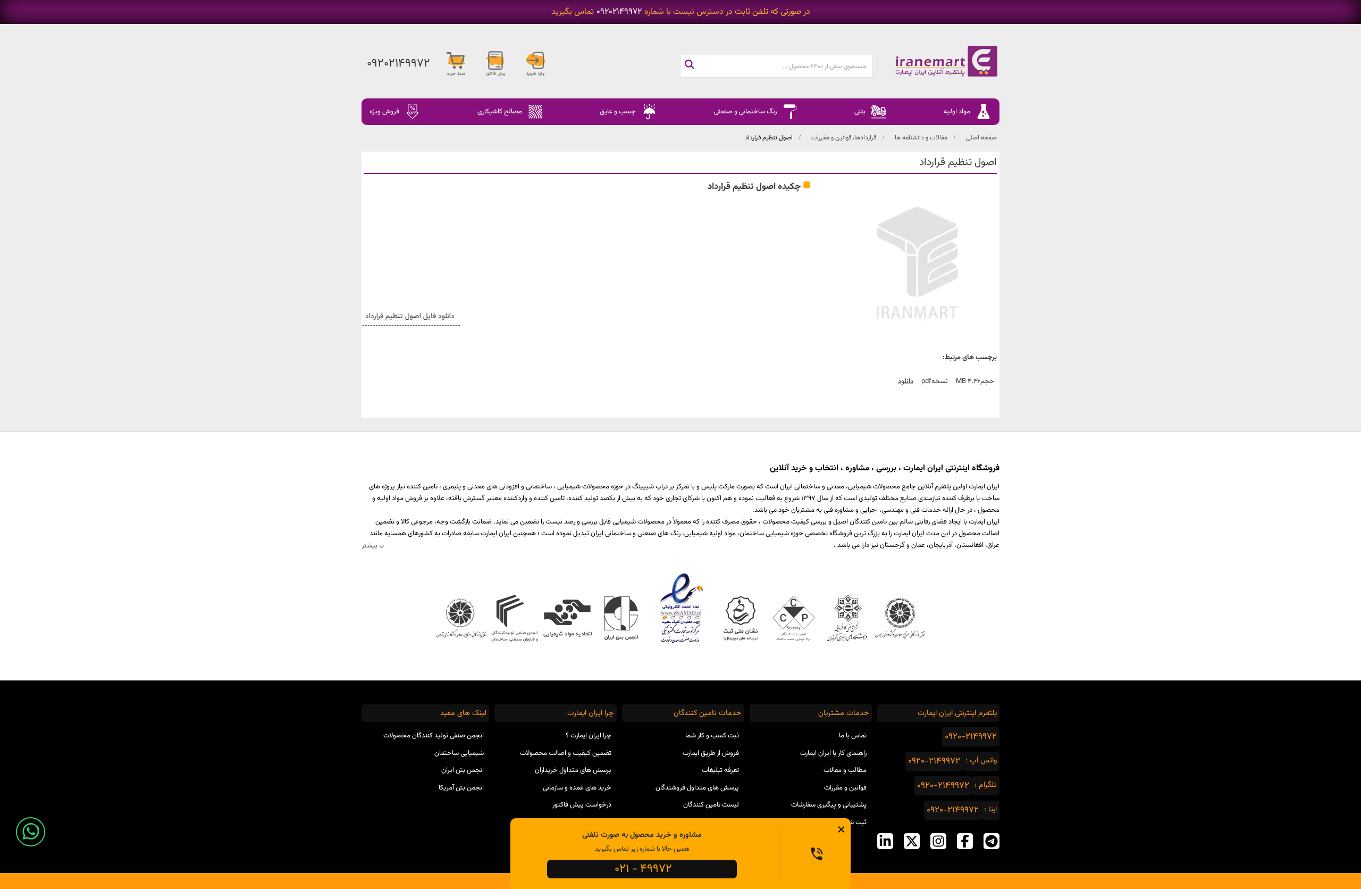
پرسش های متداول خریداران (573, 770)
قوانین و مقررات (845, 788)
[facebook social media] (965, 841)
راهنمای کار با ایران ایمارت (833, 753)
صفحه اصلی (981, 138)
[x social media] (912, 841)
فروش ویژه (384, 111)
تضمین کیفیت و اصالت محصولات (565, 753)
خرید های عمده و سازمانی (577, 788)
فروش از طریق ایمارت (711, 753)
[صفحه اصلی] (935, 61)
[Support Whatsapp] (30, 831)
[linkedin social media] (885, 841)
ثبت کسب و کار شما (712, 735)
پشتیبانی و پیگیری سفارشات (829, 805)
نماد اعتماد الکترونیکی (681, 608)
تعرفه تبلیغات (720, 770)
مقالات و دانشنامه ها (921, 138)
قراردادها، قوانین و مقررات (843, 138)
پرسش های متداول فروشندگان (697, 788)
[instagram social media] (938, 841)
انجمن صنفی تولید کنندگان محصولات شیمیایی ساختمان (433, 744)
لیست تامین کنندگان (711, 805)
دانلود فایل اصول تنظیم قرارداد (418, 316)
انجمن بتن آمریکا (461, 788)
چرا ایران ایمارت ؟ (588, 735)
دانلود (905, 381)
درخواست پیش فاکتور (581, 805)
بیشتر (369, 545)
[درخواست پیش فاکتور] (495, 64)
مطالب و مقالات (845, 770)
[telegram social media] (991, 841)
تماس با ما (853, 735)
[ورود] (535, 64)
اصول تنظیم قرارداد (769, 138)
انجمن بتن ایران (462, 770)
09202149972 (619, 12)
